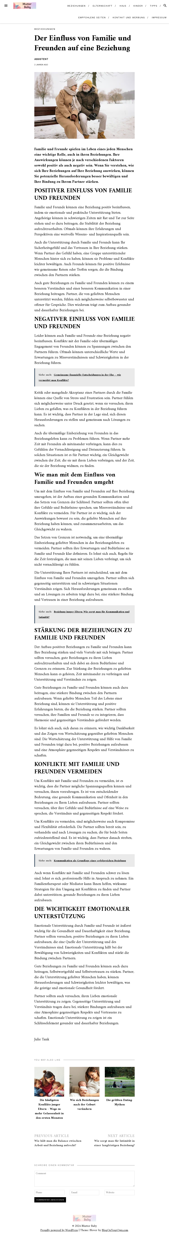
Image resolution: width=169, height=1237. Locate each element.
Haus (123, 6)
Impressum (159, 17)
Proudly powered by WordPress (59, 1230)
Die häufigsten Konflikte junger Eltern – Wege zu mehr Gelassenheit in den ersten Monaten (49, 1109)
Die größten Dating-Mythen (119, 1102)
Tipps (153, 6)
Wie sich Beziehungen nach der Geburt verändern (84, 1105)
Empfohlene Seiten (92, 17)
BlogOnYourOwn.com (115, 1230)
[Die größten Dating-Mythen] (120, 1082)
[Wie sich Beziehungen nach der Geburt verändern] (84, 1082)
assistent (41, 59)
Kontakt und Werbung (129, 17)
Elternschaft (103, 6)
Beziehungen (77, 6)
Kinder (138, 6)
